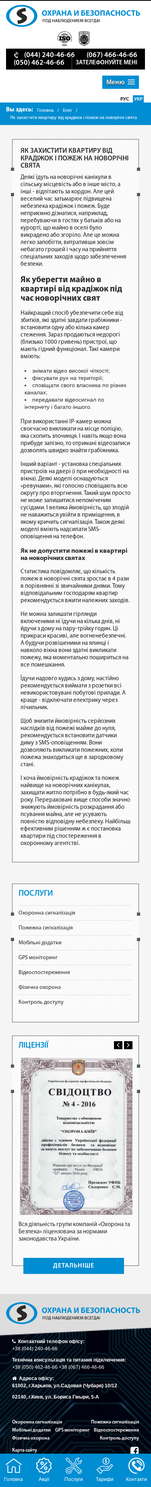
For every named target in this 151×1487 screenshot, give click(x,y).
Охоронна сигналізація (47, 913)
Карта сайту (24, 1450)
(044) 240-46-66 (49, 55)
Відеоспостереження (44, 973)
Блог (67, 110)
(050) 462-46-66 (39, 63)
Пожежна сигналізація (46, 928)
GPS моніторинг (38, 958)
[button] (120, 82)
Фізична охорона (40, 987)
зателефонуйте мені (106, 63)
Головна (45, 110)
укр (138, 98)
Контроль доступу (41, 1002)
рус (125, 98)
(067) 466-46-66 (112, 55)
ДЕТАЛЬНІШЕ (73, 1266)
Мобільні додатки (40, 943)
